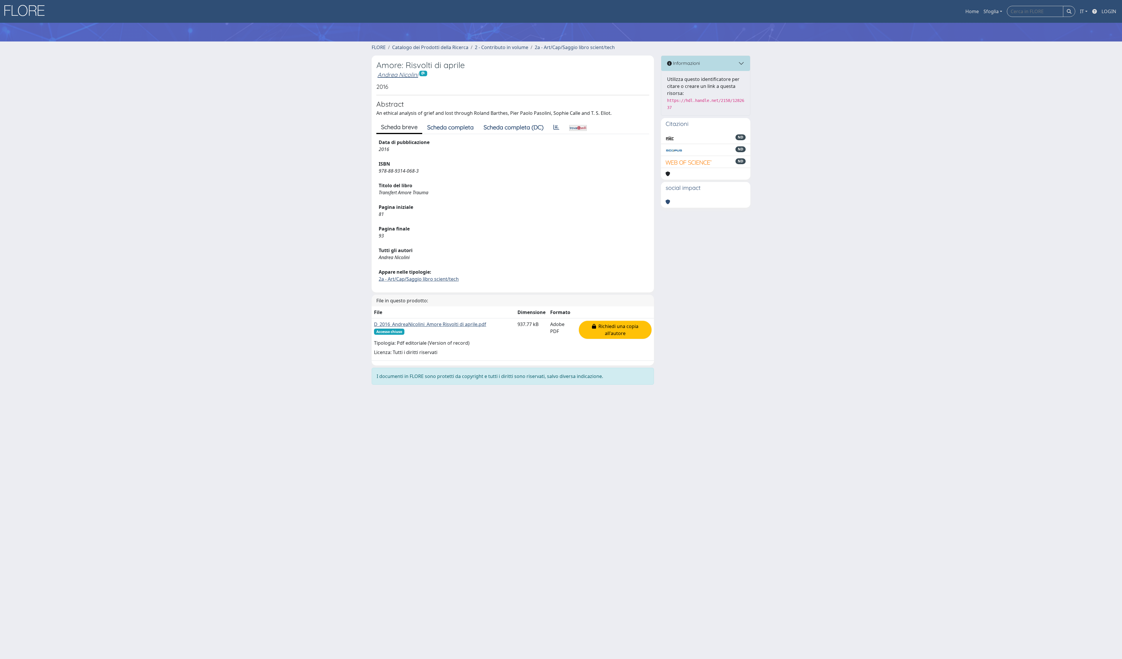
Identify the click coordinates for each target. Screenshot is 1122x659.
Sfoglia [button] (991, 11)
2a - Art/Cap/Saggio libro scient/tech (575, 47)
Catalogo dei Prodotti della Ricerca (430, 47)
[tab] (556, 127)
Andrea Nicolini (398, 74)
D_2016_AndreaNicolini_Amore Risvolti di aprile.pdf (430, 324)
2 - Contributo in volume (501, 47)
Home (972, 11)
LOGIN (1109, 11)
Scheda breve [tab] (399, 127)
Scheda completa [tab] (450, 127)
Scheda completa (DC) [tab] (513, 127)
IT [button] (1082, 11)
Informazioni (686, 63)
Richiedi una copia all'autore (617, 330)
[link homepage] (27, 11)
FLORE (379, 47)
